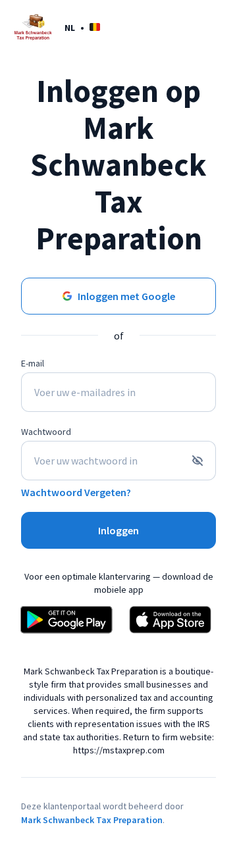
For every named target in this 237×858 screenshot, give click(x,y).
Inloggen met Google (126, 296)
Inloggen (118, 530)
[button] (82, 27)
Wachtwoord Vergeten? (76, 492)
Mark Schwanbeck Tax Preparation (92, 820)
